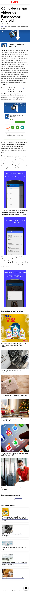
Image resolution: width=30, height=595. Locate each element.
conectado (18, 498)
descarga (21, 88)
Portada (3, 26)
